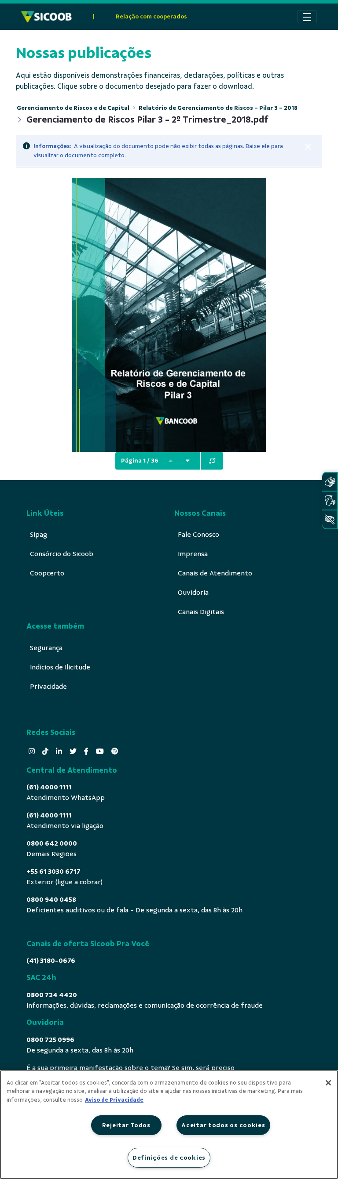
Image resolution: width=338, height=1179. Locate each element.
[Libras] (329, 482)
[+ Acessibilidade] (329, 519)
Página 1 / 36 (139, 460)
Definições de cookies (169, 1157)
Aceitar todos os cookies (223, 1124)
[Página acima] (171, 461)
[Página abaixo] (188, 461)
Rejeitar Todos (126, 1124)
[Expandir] (212, 461)
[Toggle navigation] (307, 16)
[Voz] (329, 501)
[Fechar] (308, 147)
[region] (169, 1124)
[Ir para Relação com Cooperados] (46, 16)
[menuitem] (38, 534)
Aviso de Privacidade (114, 1100)
